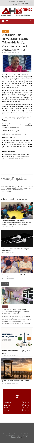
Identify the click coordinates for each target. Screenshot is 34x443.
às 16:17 (11, 313)
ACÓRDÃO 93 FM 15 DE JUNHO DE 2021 (14, 134)
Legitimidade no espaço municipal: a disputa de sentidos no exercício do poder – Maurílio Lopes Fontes (16, 351)
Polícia (5, 306)
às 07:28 (11, 355)
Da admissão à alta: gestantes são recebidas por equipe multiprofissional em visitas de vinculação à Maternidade (16, 223)
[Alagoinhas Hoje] (17, 8)
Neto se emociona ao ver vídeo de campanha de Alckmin (14, 276)
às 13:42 (11, 383)
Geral (5, 31)
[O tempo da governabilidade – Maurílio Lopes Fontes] (16, 358)
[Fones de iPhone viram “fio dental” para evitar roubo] (17, 231)
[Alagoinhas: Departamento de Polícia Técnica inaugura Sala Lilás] (17, 288)
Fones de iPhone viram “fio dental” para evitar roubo (15, 250)
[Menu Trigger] (30, 3)
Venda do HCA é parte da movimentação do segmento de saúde (16, 179)
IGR (22, 437)
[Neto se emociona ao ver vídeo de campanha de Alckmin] (17, 257)
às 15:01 (11, 52)
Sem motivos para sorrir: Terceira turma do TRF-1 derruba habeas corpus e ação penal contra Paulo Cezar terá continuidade (17, 188)
